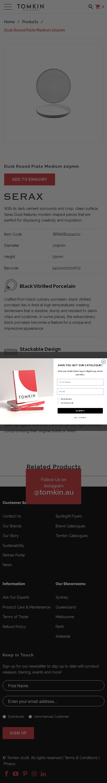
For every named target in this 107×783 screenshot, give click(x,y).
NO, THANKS (80, 417)
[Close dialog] (104, 362)
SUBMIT (80, 411)
